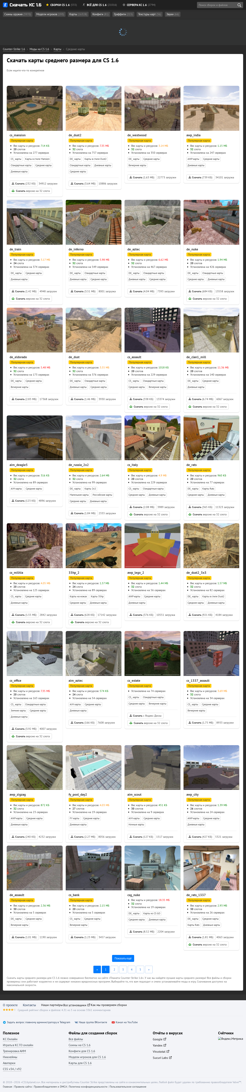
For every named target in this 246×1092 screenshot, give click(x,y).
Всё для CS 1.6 (97, 5)
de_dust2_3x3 (196, 572)
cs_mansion (18, 135)
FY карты (74, 818)
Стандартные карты (21, 165)
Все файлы (76, 1039)
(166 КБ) (84, 722)
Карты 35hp (97, 596)
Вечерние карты (137, 165)
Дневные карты (19, 171)
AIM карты (16, 488)
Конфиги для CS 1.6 (82, 1051)
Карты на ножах (78, 596)
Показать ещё (123, 958)
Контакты (29, 1005)
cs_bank (74, 895)
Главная (7, 1086)
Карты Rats (208, 488)
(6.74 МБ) (202, 399)
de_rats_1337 (196, 895)
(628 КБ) (84, 615)
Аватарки (9, 1063)
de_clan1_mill (196, 357)
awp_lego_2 (135, 572)
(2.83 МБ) (26, 399)
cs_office (15, 680)
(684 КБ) (202, 291)
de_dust (74, 357)
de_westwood (136, 135)
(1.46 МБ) (85, 399)
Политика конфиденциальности (88, 1086)
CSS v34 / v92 (12, 1069)
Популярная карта (22, 140)
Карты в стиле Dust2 (95, 159)
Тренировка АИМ (14, 1051)
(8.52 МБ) (143, 931)
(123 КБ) (25, 500)
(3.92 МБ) (26, 729)
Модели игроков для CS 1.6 (87, 1057)
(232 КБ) (25, 183)
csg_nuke (133, 895)
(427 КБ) (202, 836)
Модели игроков (50, 14)
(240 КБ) (25, 836)
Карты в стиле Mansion (37, 159)
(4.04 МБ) (143, 291)
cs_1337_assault (197, 680)
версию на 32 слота (33, 191)
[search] (239, 5)
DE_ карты (75, 159)
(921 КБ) (202, 615)
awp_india (193, 135)
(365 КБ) (202, 507)
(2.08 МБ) (143, 507)
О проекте (10, 1005)
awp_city (192, 794)
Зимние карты (18, 710)
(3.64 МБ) (85, 183)
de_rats (191, 465)
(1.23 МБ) (85, 937)
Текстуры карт (149, 14)
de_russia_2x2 (79, 465)
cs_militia (16, 572)
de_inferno (76, 249)
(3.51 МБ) (85, 291)
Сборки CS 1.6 (60, 5)
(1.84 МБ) (85, 513)
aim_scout (134, 794)
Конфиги (100, 14)
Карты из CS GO (151, 913)
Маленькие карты (79, 494)
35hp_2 (74, 572)
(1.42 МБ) (26, 291)
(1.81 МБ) (202, 937)
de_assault (17, 895)
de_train (15, 249)
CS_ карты (16, 159)
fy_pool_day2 (78, 794)
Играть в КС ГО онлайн (18, 1045)
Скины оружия (17, 14)
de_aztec (133, 249)
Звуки (172, 14)
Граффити (123, 14)
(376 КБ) (143, 615)
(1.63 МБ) (143, 177)
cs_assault (134, 357)
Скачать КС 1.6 (25, 5)
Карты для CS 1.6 (80, 1063)
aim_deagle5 (19, 465)
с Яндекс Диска (147, 715)
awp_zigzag (18, 794)
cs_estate (133, 680)
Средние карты (43, 165)
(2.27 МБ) (84, 836)
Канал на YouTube (127, 1022)
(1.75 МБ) (202, 722)
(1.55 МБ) (26, 615)
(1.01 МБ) (26, 937)
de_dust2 (75, 135)
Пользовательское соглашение (128, 1086)
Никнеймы (10, 1057)
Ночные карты (136, 824)
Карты (78, 14)
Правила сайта (23, 1086)
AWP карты (193, 159)
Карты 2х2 (90, 488)
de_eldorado (18, 357)
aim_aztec (76, 680)
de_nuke (192, 249)
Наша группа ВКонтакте (93, 1022)
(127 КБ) (143, 836)
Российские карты (102, 494)
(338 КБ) (143, 399)
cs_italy (132, 465)
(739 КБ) (202, 177)
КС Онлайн (10, 1039)
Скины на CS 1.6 (80, 1045)
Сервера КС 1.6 (137, 5)
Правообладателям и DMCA (50, 1086)
